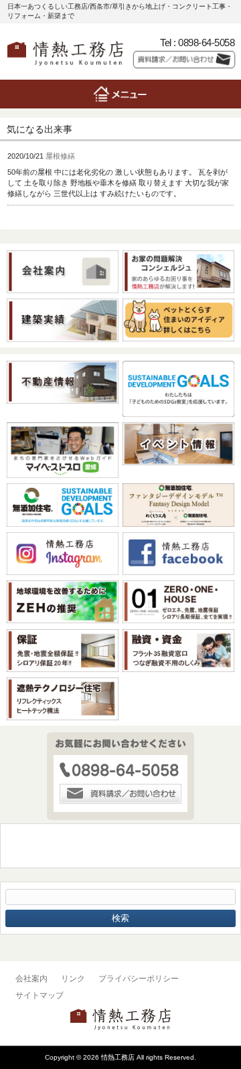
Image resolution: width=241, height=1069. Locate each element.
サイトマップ (39, 995)
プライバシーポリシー (138, 978)
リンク (73, 978)
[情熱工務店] (65, 68)
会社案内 (31, 978)
